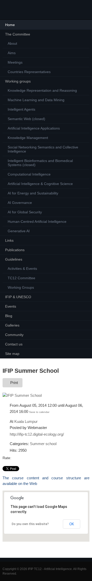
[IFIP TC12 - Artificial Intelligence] (12, 10)
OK (71, 524)
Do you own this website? (30, 524)
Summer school (43, 443)
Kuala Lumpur (26, 421)
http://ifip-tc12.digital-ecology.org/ (37, 434)
